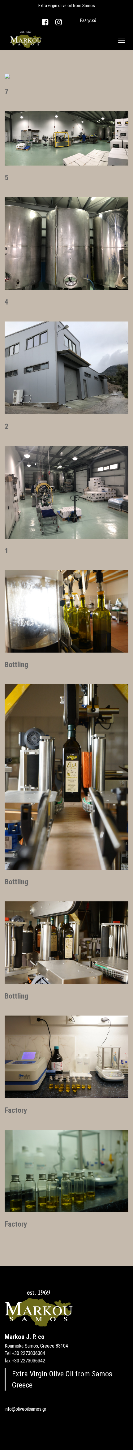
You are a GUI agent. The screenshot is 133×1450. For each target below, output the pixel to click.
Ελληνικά (88, 20)
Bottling (16, 664)
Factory (16, 1110)
